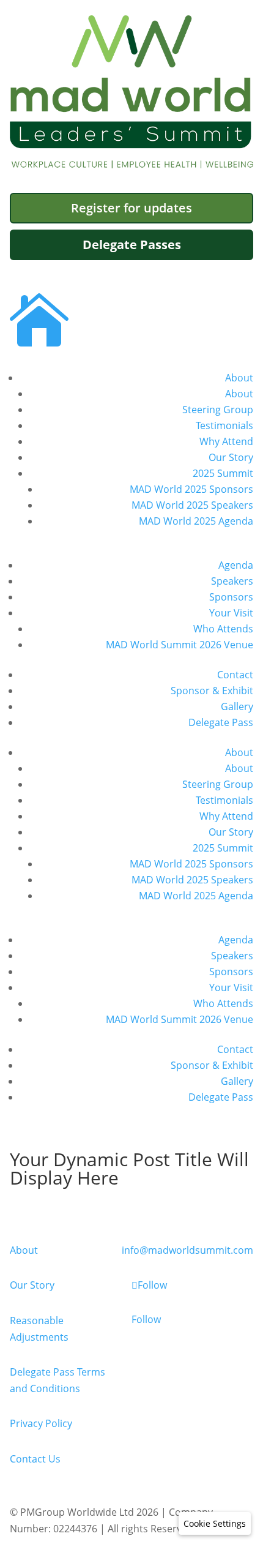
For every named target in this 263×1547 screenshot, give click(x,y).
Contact (235, 674)
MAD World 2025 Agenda (196, 521)
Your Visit (231, 613)
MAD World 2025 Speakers (192, 505)
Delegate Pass (220, 722)
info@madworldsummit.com (187, 1250)
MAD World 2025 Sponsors (191, 489)
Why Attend (226, 441)
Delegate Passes (132, 244)
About (239, 377)
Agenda (235, 565)
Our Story (231, 457)
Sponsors (231, 597)
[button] (215, 1523)
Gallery (237, 706)
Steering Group (217, 409)
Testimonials (224, 425)
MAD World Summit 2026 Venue (179, 644)
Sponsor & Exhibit (212, 690)
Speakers (232, 581)
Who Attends (223, 628)
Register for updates (131, 208)
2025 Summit (223, 473)
